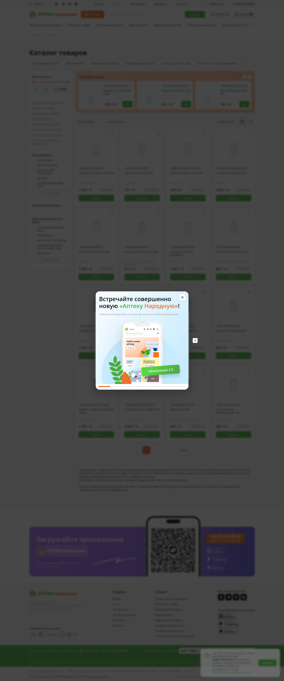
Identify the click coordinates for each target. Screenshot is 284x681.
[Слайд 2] (117, 386)
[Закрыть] (182, 297)
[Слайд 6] (167, 386)
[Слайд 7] (180, 386)
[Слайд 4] (142, 386)
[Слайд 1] (104, 386)
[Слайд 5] (155, 386)
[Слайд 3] (129, 386)
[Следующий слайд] (195, 340)
